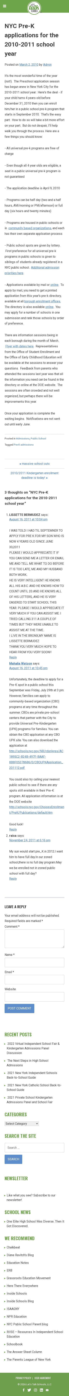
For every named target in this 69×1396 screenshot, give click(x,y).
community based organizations (29, 228)
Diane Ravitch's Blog (20, 1255)
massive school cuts (36, 464)
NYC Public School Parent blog (27, 1324)
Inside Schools (17, 1293)
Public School (38, 438)
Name (10, 955)
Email (9, 972)
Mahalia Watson (20, 663)
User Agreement (42, 1378)
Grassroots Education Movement (29, 1278)
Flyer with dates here (19, 346)
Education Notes (18, 1263)
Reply (13, 657)
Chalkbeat (13, 1247)
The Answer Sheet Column (24, 1352)
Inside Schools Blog (20, 1301)
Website (10, 989)
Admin (47, 64)
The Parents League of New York (29, 1359)
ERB (9, 1270)
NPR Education (17, 1316)
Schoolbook (15, 1344)
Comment (12, 926)
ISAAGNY (13, 1309)
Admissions (23, 438)
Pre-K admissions (24, 444)
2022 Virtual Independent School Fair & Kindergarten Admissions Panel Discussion (33, 1048)
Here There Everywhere (22, 1286)
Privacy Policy (23, 1378)
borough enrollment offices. (42, 301)
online (54, 285)
